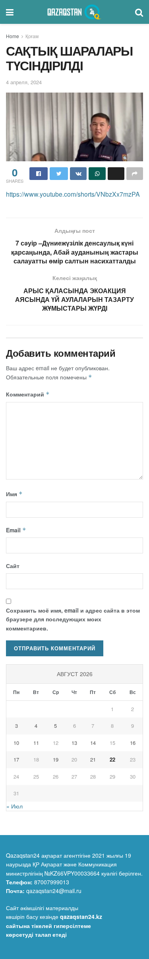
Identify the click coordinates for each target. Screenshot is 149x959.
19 (55, 759)
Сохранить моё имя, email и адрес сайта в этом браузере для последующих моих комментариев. (73, 619)
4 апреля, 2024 (24, 82)
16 (132, 742)
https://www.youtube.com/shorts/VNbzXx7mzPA (73, 194)
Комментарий (28, 394)
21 (93, 759)
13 (74, 742)
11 (36, 742)
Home (12, 36)
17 (16, 759)
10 (16, 742)
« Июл (14, 806)
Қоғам (32, 36)
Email (16, 530)
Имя (14, 494)
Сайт (12, 566)
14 (93, 742)
